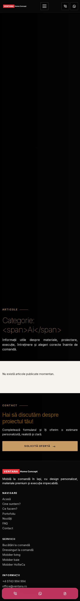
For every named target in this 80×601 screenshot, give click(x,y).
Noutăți (7, 518)
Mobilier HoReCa (13, 564)
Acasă (6, 499)
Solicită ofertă (37, 446)
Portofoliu (8, 514)
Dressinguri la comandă (17, 550)
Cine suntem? (11, 504)
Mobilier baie (10, 560)
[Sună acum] (65, 6)
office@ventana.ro (14, 586)
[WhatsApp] (74, 6)
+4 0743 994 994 (14, 581)
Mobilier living (11, 555)
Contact (7, 528)
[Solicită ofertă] (65, 593)
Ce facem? (9, 509)
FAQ (5, 523)
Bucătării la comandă (16, 545)
